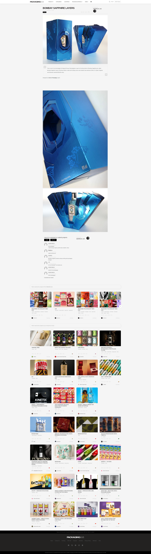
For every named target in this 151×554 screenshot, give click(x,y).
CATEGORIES (58, 1)
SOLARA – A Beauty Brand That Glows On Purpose (86, 405)
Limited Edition (109, 351)
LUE (56, 308)
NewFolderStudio (36, 384)
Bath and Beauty (37, 311)
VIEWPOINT (58, 413)
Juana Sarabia (59, 470)
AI (101, 436)
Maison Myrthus (82, 433)
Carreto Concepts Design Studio (61, 356)
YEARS (86, 1)
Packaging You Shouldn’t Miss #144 (86, 309)
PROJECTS (50, 1)
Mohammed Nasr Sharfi (37, 526)
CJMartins (104, 384)
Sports (36, 407)
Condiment (79, 349)
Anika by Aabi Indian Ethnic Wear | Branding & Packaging (63, 434)
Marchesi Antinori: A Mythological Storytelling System (108, 349)
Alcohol (44, 12)
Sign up (53, 239)
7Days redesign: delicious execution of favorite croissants (62, 406)
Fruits (60, 349)
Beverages (46, 311)
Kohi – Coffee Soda (106, 376)
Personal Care (40, 435)
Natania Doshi (105, 356)
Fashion (33, 407)
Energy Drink (37, 521)
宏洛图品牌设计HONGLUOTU (38, 470)
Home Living (93, 311)
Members (95, 540)
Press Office (105, 441)
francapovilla (58, 384)
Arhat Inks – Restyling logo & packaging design (109, 491)
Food (90, 311)
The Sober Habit (82, 518)
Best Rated (42, 311)
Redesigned (65, 349)
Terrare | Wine (35, 347)
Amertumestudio (82, 441)
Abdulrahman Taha (82, 413)
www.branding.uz (105, 498)
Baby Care (56, 463)
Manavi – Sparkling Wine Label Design (86, 491)
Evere (79, 461)
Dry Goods (83, 349)
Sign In (112, 1)
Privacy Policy (88, 540)
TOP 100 (69, 540)
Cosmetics (85, 407)
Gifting (105, 351)
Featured (75, 540)
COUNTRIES (66, 1)
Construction (103, 493)
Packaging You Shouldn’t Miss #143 (109, 309)
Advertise (81, 540)
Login (46, 239)
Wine (35, 349)
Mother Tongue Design (83, 384)
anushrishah (81, 356)
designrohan (58, 441)
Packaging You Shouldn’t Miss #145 (40, 309)
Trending (63, 540)
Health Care (66, 310)
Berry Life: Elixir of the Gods (63, 347)
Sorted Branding (82, 526)
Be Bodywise (35, 433)
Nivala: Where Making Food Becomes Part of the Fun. (108, 519)
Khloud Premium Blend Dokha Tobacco (109, 434)
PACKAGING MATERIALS (77, 1)
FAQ (100, 540)
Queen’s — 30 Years (106, 461)
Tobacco (104, 436)
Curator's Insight (61, 310)
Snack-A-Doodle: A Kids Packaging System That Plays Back (64, 491)
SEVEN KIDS (58, 461)
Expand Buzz (59, 526)
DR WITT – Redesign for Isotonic (40, 490)
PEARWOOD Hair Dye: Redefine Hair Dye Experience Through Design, (40, 463)
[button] (110, 2)
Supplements (70, 310)
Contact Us (57, 540)
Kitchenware (84, 379)
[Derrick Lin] (94, 11)
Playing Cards (114, 351)
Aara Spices (81, 347)
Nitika (34, 441)
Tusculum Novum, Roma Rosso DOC (63, 377)
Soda (36, 378)
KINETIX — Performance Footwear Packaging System (39, 405)
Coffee (106, 378)
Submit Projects (117, 1)
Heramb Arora (36, 413)
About (51, 540)
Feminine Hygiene (84, 463)
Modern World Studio (106, 470)
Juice (62, 349)
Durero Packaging (53, 77)
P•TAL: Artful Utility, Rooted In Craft (86, 377)
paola (50, 250)
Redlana (35, 356)
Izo (32, 376)
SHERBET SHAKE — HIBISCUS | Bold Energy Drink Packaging (40, 519)
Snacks (59, 493)
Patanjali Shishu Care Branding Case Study (63, 519)
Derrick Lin (97, 9)
